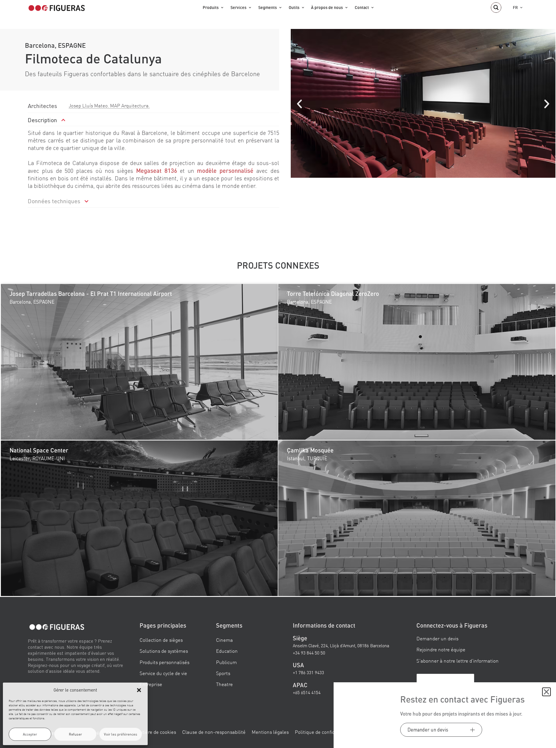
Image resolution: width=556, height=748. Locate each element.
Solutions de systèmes (164, 651)
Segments (267, 7)
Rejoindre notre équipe (440, 649)
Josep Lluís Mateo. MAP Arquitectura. (109, 105)
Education (227, 651)
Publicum (226, 662)
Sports (223, 673)
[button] (139, 690)
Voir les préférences (120, 734)
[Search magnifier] (496, 7)
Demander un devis (437, 638)
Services (238, 7)
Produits (211, 7)
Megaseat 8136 (156, 170)
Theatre (224, 684)
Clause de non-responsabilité (214, 732)
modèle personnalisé (225, 170)
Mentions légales (270, 732)
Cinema (224, 640)
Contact (362, 7)
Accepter (30, 734)
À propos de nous (327, 7)
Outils (294, 7)
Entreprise (151, 684)
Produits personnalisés (164, 662)
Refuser (75, 734)
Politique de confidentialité (324, 732)
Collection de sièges (161, 640)
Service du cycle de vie (163, 673)
